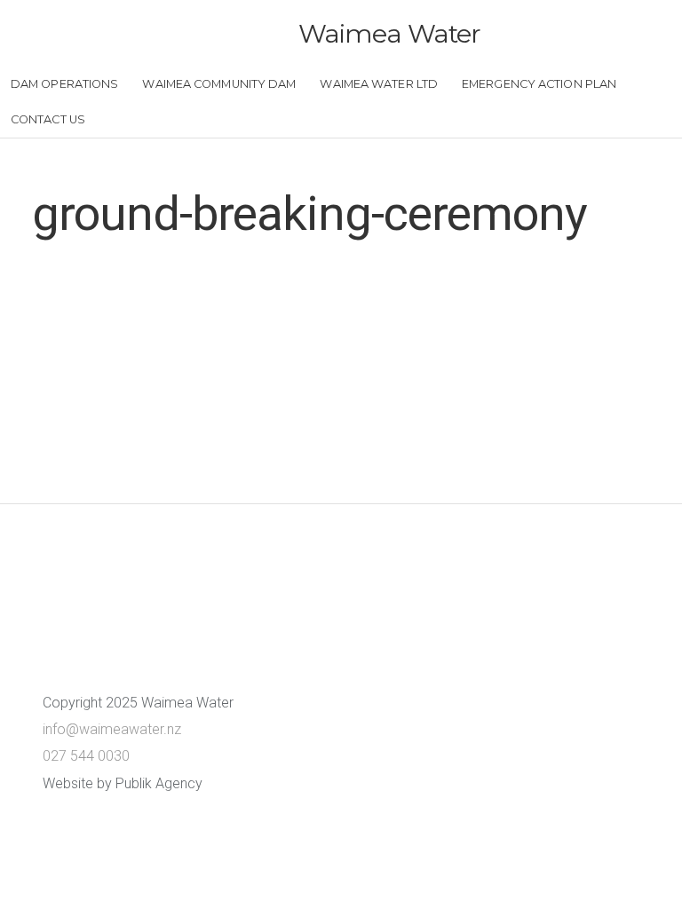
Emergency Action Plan (539, 84)
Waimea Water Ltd (379, 84)
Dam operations (64, 84)
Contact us (48, 119)
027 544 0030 (86, 755)
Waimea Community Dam (219, 84)
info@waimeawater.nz (112, 729)
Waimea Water (389, 33)
